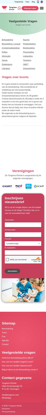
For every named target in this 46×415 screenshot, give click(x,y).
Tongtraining (18, 2)
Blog (33, 2)
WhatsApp (6, 398)
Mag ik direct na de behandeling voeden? (20, 370)
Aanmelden (12, 271)
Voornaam (9, 220)
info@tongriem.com (10, 395)
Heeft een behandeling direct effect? (17, 358)
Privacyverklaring (8, 412)
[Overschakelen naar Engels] (42, 2)
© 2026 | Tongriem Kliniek (12, 406)
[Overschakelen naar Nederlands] (38, 2)
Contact (5, 344)
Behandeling (7, 329)
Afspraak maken (30, 8)
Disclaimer (6, 409)
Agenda (5, 340)
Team (27, 2)
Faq (3, 336)
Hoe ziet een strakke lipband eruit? (17, 366)
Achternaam (10, 230)
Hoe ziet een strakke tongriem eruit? (17, 362)
